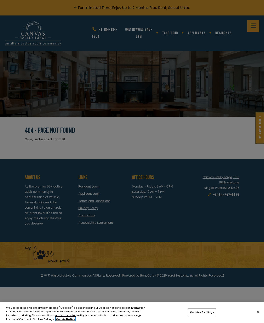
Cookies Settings (202, 312)
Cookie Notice (65, 319)
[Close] (258, 312)
